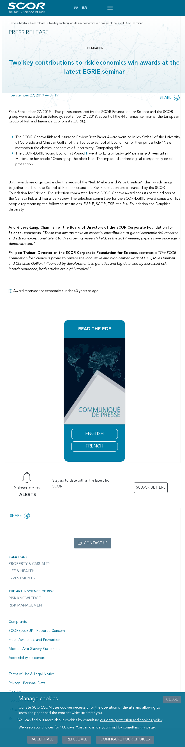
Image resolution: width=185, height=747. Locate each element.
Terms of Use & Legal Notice (32, 674)
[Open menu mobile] (109, 8)
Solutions (18, 557)
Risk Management (26, 605)
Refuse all (77, 739)
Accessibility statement (27, 658)
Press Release (29, 32)
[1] (86, 153)
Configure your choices (125, 739)
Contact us (96, 543)
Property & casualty (29, 564)
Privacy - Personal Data (27, 683)
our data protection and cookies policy (131, 720)
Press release (38, 23)
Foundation (94, 48)
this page (147, 727)
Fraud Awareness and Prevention (34, 640)
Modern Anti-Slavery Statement (34, 649)
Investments (22, 578)
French (94, 446)
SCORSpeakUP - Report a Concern (37, 631)
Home (12, 23)
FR (76, 8)
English (94, 434)
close (172, 699)
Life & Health (22, 571)
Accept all (42, 739)
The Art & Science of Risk (31, 591)
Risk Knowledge (25, 598)
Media (23, 23)
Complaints (18, 622)
